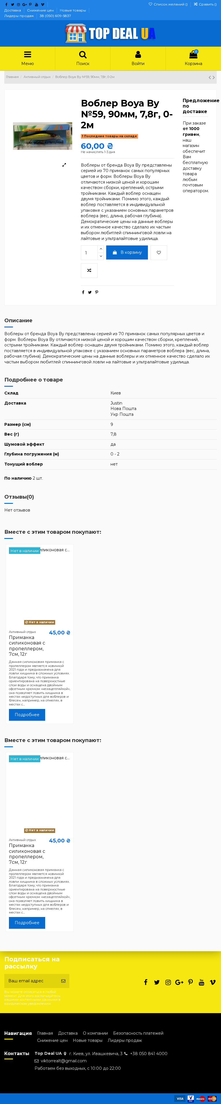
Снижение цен (41, 10)
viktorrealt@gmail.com (64, 1060)
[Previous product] (211, 77)
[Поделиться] (83, 292)
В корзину (131, 252)
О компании (95, 1033)
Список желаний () (170, 4)
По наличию (18, 478)
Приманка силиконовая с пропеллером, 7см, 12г (27, 646)
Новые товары (73, 10)
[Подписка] (63, 981)
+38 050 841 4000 (148, 1053)
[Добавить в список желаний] (158, 252)
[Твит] (90, 292)
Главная (45, 1033)
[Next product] (214, 77)
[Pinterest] (96, 292)
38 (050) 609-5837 (55, 16)
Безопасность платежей (138, 1033)
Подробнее (27, 714)
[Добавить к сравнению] (89, 270)
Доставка (13, 10)
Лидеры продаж (19, 16)
